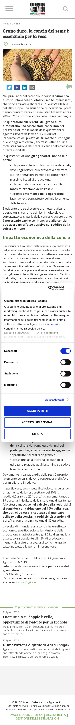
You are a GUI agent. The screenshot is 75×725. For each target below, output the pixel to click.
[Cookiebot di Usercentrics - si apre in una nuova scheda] (48, 288)
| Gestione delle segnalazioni (41, 716)
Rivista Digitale (26, 582)
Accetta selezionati (37, 422)
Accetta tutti (37, 410)
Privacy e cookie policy (25, 715)
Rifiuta (37, 433)
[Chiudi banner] (69, 288)
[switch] (65, 362)
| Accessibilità (55, 715)
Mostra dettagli (54, 399)
